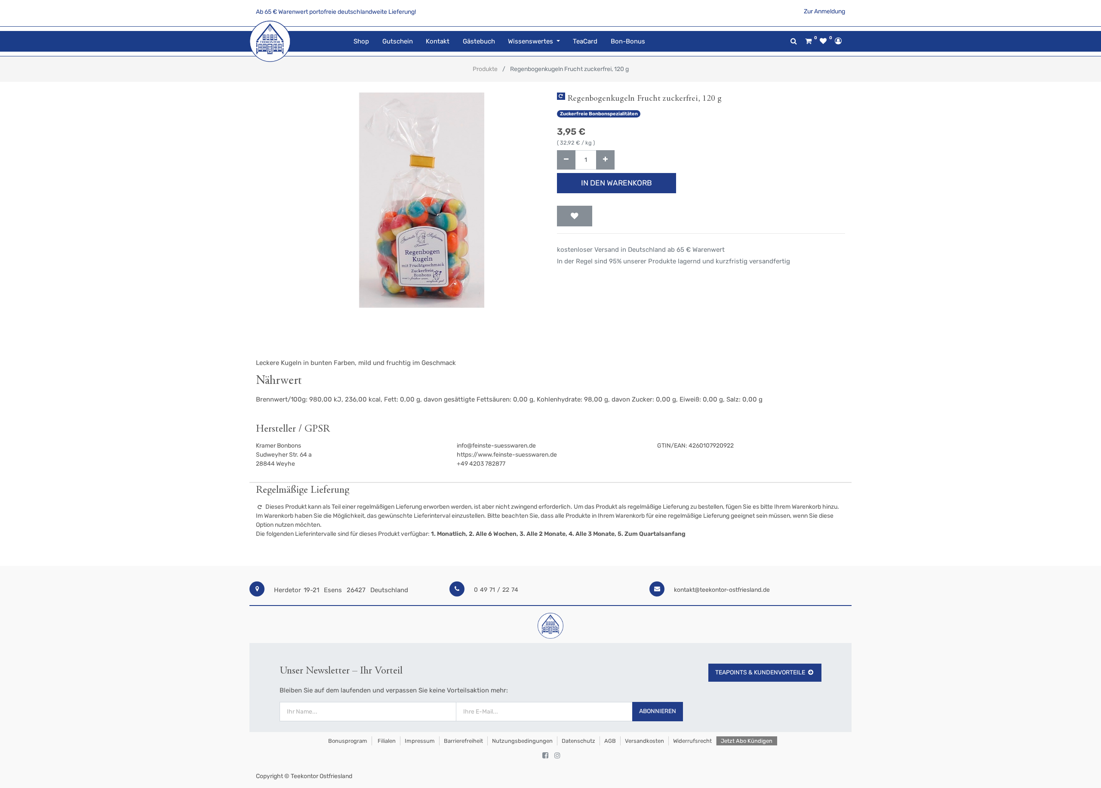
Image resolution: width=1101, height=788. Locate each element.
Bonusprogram (347, 741)
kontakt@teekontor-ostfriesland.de (722, 589)
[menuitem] (361, 41)
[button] (574, 216)
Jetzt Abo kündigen (746, 741)
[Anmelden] (838, 40)
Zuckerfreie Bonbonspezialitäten (599, 114)
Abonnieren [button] (657, 711)
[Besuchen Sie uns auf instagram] (557, 755)
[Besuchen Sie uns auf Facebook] (545, 755)
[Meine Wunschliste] (823, 41)
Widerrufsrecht (692, 741)
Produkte (485, 69)
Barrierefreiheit (463, 741)
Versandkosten (644, 741)
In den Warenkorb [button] (616, 183)
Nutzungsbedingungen (522, 741)
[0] (808, 41)
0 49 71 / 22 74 (496, 589)
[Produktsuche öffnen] (793, 41)
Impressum (420, 741)
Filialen (386, 741)
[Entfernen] (566, 160)
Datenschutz (578, 741)
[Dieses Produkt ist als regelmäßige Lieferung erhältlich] (561, 96)
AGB (610, 741)
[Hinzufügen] (605, 160)
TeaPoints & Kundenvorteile (760, 672)
